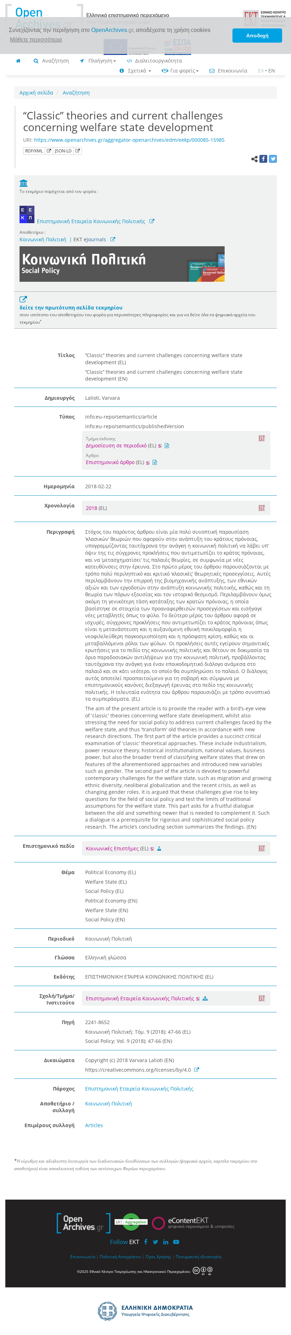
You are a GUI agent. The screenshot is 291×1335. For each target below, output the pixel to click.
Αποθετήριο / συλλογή (57, 1107)
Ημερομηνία (59, 486)
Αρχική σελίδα (36, 92)
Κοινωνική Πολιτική (43, 239)
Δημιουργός (60, 397)
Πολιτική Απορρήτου (120, 1256)
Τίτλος (66, 355)
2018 (92, 508)
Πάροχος (64, 1088)
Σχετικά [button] (137, 70)
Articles (94, 1125)
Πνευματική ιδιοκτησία (198, 1256)
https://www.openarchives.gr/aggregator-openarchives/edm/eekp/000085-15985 (129, 139)
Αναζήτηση (55, 60)
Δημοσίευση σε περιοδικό (116, 445)
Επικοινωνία (231, 70)
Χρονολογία (59, 505)
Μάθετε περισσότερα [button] (36, 40)
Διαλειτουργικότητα (158, 60)
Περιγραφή (60, 531)
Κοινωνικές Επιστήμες (112, 848)
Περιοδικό (61, 938)
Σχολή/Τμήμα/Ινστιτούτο (57, 999)
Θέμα (68, 872)
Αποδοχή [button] (257, 35)
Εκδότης (64, 976)
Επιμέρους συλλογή (49, 1125)
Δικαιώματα (59, 1060)
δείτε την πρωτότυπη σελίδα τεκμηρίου (71, 307)
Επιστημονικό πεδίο (49, 846)
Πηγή (68, 1022)
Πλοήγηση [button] (99, 60)
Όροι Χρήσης (158, 1256)
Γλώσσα (65, 957)
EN (271, 70)
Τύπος (67, 416)
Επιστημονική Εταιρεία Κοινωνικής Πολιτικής (91, 221)
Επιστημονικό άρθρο (110, 462)
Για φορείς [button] (182, 70)
